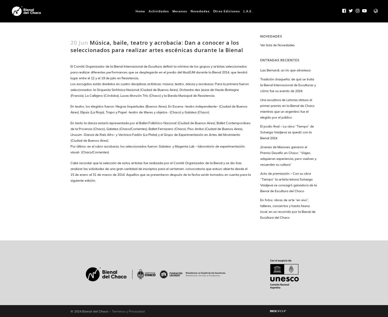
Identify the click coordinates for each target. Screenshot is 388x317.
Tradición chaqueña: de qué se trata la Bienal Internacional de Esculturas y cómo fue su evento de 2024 (288, 85)
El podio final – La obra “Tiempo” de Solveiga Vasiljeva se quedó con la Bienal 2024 (287, 132)
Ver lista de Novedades (277, 45)
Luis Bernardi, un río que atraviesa (285, 70)
